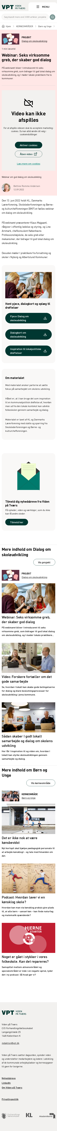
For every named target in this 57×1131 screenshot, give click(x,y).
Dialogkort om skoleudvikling (18, 334)
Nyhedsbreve (9, 1078)
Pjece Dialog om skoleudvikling (19, 318)
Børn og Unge (44, 26)
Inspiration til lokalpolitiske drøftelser (25, 350)
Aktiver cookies (28, 145)
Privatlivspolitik (10, 1099)
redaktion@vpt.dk (10, 1043)
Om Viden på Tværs (12, 1087)
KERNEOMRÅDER (24, 26)
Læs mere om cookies (28, 163)
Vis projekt (44, 562)
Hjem (8, 26)
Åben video (26, 154)
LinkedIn (6, 1082)
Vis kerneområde (40, 783)
